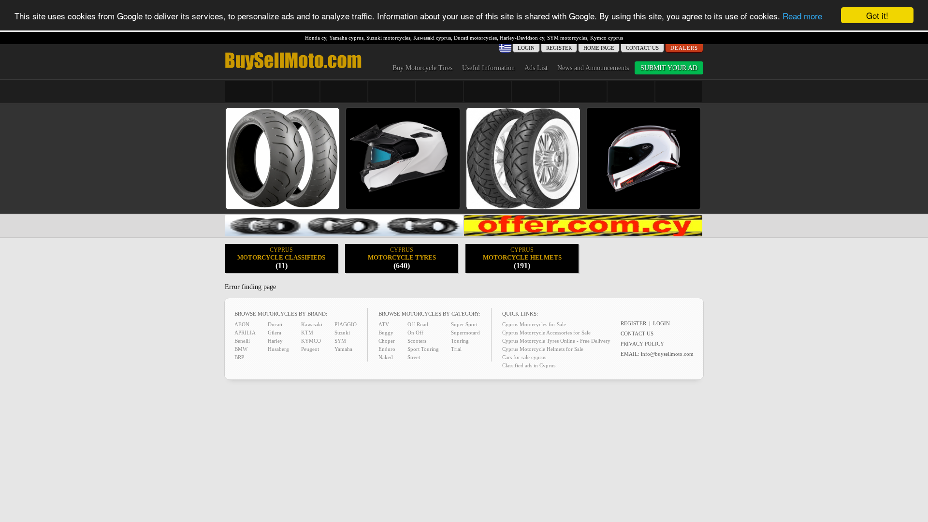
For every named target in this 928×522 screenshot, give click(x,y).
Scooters (416, 341)
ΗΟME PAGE (598, 48)
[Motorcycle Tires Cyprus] (344, 234)
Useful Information (488, 68)
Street (413, 357)
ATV (383, 324)
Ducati (275, 324)
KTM (307, 332)
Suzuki (342, 332)
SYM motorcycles (567, 38)
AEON (241, 324)
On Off (415, 332)
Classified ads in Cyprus (528, 365)
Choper (386, 341)
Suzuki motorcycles (388, 38)
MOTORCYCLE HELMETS (522, 258)
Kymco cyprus (606, 38)
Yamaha (343, 349)
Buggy (385, 332)
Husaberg (278, 349)
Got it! (877, 15)
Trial (456, 349)
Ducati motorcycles (475, 38)
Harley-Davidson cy (522, 38)
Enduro (386, 349)
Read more (802, 16)
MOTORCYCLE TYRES (402, 258)
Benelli (242, 341)
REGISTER (559, 48)
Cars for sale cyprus (524, 357)
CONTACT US (642, 48)
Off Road (417, 324)
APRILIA (245, 332)
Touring (460, 341)
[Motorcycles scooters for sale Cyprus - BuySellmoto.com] (293, 68)
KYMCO (311, 341)
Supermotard (465, 332)
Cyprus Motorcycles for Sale (534, 324)
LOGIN (661, 323)
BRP (239, 357)
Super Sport (464, 324)
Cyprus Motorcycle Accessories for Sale (546, 332)
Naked (385, 357)
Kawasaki (311, 324)
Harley (275, 341)
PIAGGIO (345, 324)
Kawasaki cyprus (432, 38)
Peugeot (310, 349)
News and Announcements (593, 68)
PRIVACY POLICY (642, 344)
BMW (240, 349)
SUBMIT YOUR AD (668, 68)
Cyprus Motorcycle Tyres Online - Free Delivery (556, 341)
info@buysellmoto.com (667, 354)
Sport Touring (423, 349)
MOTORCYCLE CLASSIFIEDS (281, 258)
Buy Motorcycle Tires (422, 68)
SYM (340, 341)
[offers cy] (583, 234)
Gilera (274, 332)
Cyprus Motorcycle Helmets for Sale (542, 349)
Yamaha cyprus (346, 38)
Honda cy (315, 38)
